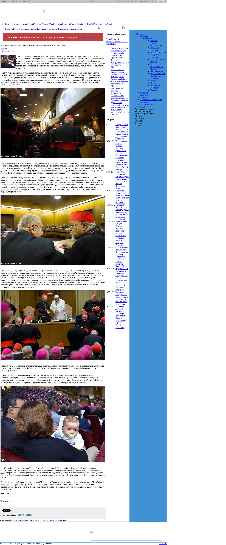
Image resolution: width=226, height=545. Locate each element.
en (129, 2)
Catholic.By (51, 520)
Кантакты (163, 544)
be (122, 2)
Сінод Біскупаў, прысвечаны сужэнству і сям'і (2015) (117, 41)
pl (126, 2)
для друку (7, 501)
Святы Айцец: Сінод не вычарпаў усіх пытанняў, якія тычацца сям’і (120, 52)
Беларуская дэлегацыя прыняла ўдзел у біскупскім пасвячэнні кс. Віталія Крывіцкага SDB (122, 180)
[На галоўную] (10, 13)
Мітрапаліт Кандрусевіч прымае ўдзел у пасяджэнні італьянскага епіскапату (122, 298)
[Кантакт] (36, 2)
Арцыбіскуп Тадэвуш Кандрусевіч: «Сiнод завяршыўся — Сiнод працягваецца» (120, 64)
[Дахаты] (33, 2)
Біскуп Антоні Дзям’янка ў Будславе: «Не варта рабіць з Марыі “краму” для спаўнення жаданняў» (122, 132)
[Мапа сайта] (39, 2)
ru (124, 2)
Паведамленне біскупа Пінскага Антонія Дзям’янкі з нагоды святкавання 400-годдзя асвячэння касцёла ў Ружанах (121, 233)
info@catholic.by (144, 2)
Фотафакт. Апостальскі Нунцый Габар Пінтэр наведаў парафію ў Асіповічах (122, 197)
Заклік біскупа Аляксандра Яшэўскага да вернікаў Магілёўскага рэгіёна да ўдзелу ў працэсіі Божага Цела (121, 256)
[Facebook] (164, 3)
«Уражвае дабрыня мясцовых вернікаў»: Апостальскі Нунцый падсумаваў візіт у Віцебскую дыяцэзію (120, 317)
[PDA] (156, 3)
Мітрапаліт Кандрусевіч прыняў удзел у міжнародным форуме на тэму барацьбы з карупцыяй (122, 212)
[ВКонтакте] (20, 515)
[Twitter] (161, 3)
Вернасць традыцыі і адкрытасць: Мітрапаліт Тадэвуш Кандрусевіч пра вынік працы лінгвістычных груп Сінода (120, 107)
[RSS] (159, 3)
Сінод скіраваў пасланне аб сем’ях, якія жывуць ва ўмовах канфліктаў (119, 75)
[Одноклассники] (25, 515)
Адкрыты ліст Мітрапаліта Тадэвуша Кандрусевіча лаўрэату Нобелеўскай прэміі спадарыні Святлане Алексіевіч (121, 279)
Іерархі (4, 48)
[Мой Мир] (28, 515)
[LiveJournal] (31, 515)
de (132, 2)
